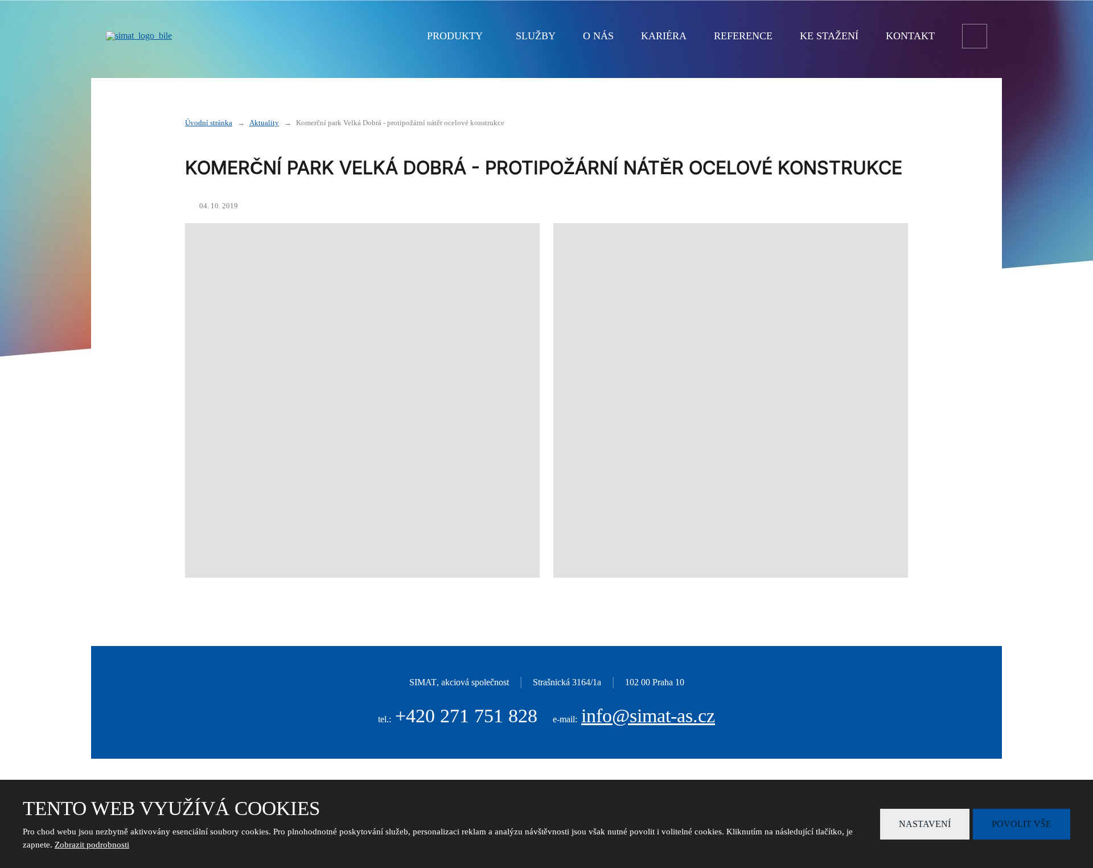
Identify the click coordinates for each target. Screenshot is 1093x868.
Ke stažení (829, 36)
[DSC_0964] (730, 400)
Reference (743, 36)
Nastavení (925, 824)
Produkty (455, 36)
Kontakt (910, 36)
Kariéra (664, 36)
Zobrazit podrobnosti (92, 844)
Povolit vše (1021, 824)
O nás (598, 36)
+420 (466, 715)
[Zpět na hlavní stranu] (225, 35)
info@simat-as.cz (648, 715)
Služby (536, 36)
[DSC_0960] (362, 400)
